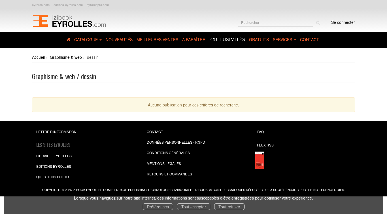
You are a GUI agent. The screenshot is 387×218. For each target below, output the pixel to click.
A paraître (193, 39)
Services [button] (283, 39)
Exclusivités (227, 39)
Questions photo (52, 176)
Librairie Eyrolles (54, 155)
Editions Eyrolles (53, 166)
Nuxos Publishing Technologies (316, 189)
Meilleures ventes (157, 39)
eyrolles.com (41, 4)
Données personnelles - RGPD (176, 142)
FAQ (260, 131)
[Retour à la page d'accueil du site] (69, 20)
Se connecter (343, 22)
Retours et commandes (169, 173)
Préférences (158, 206)
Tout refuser (229, 206)
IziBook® (181, 189)
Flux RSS (265, 144)
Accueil (38, 57)
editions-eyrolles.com (68, 4)
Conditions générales (168, 152)
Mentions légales (164, 163)
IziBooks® (203, 189)
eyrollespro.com (98, 4)
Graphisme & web (66, 57)
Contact (309, 39)
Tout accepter (193, 206)
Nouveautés (119, 39)
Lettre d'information (56, 131)
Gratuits (259, 39)
